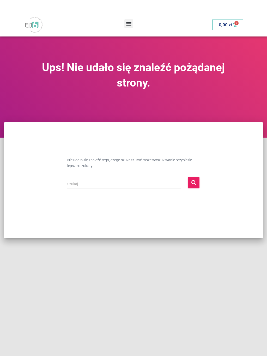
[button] (128, 23)
